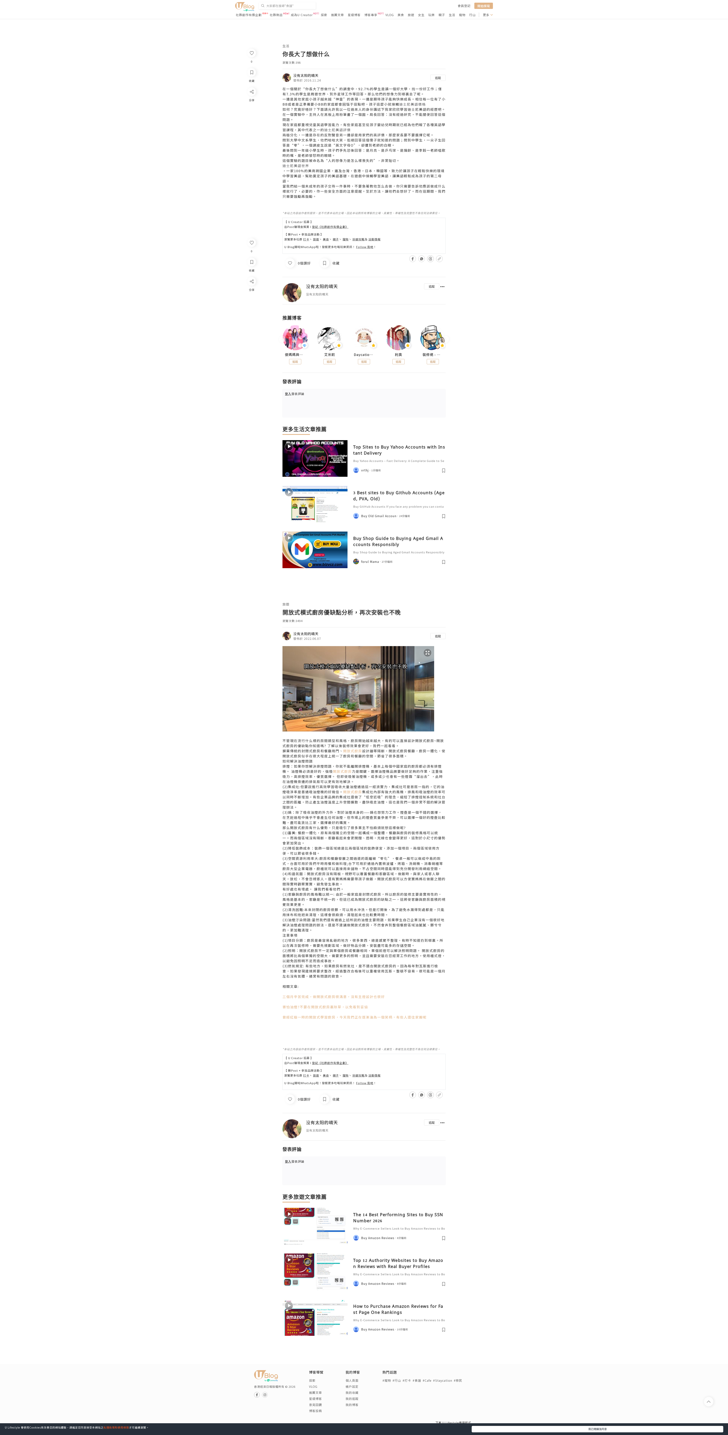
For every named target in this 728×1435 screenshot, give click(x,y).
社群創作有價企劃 (249, 15)
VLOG (389, 15)
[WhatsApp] (251, 302)
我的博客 (352, 1404)
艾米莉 (329, 355)
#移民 (458, 1380)
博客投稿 (315, 1410)
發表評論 (294, 393)
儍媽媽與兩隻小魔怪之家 (295, 355)
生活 (452, 15)
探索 (324, 15)
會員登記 (464, 5)
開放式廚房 (352, 750)
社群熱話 (276, 15)
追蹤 (438, 77)
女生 (421, 15)
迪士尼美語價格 (412, 104)
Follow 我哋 (364, 247)
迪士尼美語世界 (295, 165)
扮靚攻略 (358, 239)
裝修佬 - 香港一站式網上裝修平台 (433, 355)
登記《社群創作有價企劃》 (330, 227)
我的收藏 (352, 1392)
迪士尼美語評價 (337, 129)
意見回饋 (315, 1404)
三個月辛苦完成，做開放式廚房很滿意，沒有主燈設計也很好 (333, 996)
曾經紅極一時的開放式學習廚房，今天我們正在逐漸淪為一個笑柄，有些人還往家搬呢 (354, 1017)
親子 (442, 15)
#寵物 (386, 1380)
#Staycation (442, 1380)
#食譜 (417, 1380)
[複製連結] (251, 323)
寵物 (462, 15)
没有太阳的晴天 (305, 75)
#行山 (396, 1380)
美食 (401, 15)
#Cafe (427, 1380)
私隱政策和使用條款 (116, 1427)
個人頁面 (352, 1380)
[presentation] (282, 339)
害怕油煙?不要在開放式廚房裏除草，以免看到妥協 (325, 1006)
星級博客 (354, 15)
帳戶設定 (352, 1386)
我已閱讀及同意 (597, 1429)
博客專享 (370, 15)
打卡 (306, 239)
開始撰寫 (483, 5)
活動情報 (374, 239)
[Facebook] (251, 291)
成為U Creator (302, 15)
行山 (472, 15)
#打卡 (406, 1380)
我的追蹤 (352, 1398)
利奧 (398, 355)
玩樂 (431, 15)
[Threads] (251, 313)
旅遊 (411, 15)
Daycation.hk (364, 355)
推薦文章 (337, 15)
